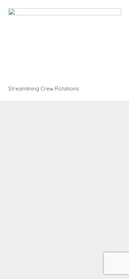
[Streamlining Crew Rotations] (64, 45)
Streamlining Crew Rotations (43, 88)
